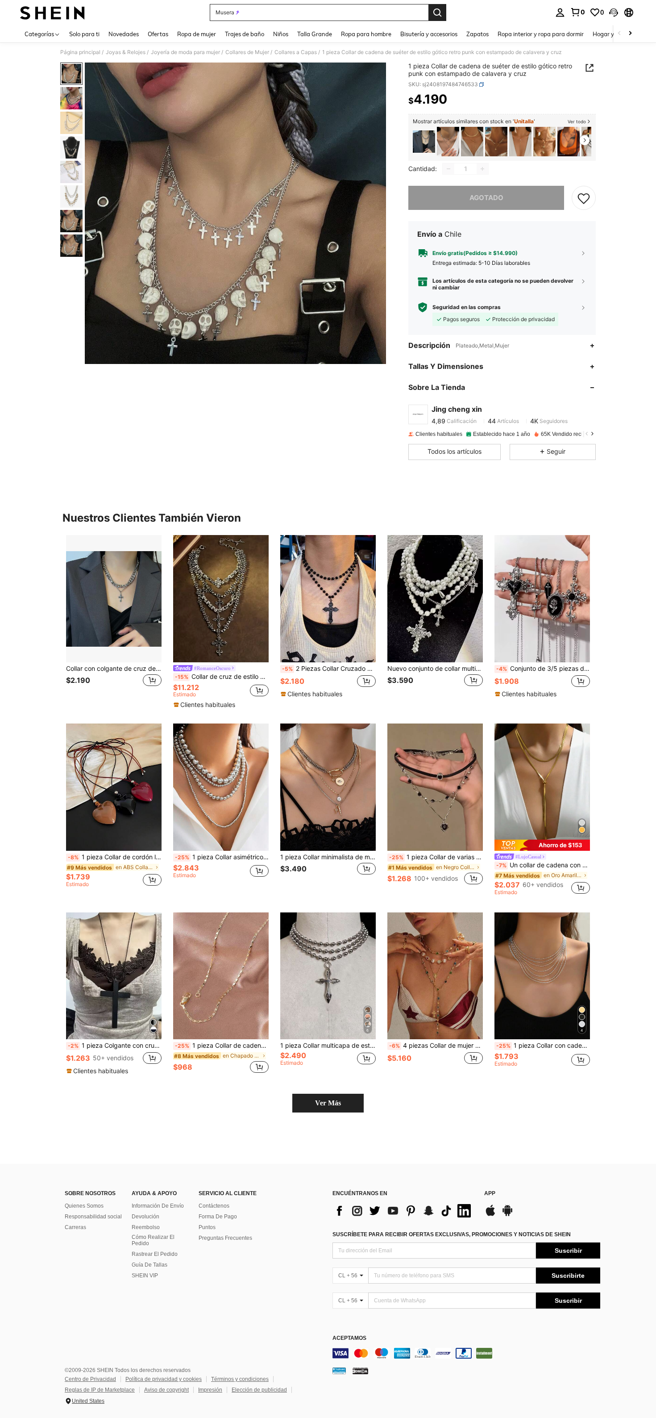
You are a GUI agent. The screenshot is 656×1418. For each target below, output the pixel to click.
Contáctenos (214, 1206)
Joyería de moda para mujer (185, 52)
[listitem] (424, 142)
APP (489, 1193)
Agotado (486, 197)
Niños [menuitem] (280, 34)
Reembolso (146, 1227)
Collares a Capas (295, 52)
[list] (403, 1210)
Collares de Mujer (247, 52)
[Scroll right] (630, 33)
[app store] (490, 1215)
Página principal (80, 52)
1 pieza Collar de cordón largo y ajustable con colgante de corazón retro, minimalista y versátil (115, 857)
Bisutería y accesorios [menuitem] (428, 34)
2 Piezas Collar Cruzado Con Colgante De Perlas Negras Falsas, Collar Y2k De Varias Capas (329, 668)
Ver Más (328, 1103)
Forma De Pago (218, 1216)
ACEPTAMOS (349, 1338)
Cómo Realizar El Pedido (153, 1240)
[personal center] (560, 12)
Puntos (207, 1227)
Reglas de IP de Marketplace (100, 1390)
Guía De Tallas (149, 1265)
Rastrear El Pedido (155, 1254)
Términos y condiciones (240, 1379)
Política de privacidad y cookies (163, 1379)
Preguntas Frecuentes (225, 1238)
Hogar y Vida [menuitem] (610, 34)
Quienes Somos (84, 1206)
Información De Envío (158, 1206)
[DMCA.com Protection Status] (360, 1371)
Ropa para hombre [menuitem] (366, 34)
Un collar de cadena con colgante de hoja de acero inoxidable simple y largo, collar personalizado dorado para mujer (543, 865)
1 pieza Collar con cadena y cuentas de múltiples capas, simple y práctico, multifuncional (543, 1045)
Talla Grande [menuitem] (314, 34)
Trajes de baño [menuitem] (244, 34)
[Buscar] (437, 12)
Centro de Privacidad (90, 1379)
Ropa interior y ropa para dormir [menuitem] (541, 34)
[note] (205, 704)
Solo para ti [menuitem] (84, 34)
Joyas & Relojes (125, 52)
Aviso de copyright (166, 1390)
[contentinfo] (466, 1353)
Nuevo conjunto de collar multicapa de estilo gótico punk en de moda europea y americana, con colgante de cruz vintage (435, 668)
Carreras (75, 1227)
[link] (577, 12)
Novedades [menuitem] (123, 34)
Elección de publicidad (259, 1390)
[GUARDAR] (584, 198)
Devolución (145, 1216)
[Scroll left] (619, 33)
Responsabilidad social (93, 1216)
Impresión (210, 1390)
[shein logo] (52, 12)
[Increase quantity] (482, 168)
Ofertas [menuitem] (158, 34)
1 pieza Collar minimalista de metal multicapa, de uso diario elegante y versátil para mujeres (328, 857)
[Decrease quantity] (448, 168)
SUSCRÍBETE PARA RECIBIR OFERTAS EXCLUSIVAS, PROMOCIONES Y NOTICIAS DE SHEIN (451, 1234)
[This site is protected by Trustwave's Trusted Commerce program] (339, 1371)
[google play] (507, 1215)
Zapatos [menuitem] (477, 34)
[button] (613, 12)
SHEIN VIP (145, 1275)
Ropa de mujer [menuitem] (196, 34)
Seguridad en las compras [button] (466, 307)
